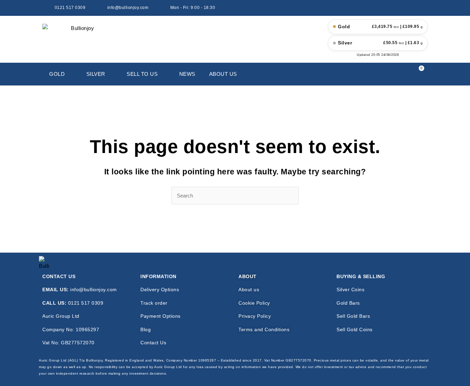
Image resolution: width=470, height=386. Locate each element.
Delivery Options (159, 289)
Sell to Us (142, 74)
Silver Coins (350, 289)
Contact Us (153, 342)
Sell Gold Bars (353, 316)
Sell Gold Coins (355, 329)
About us (248, 289)
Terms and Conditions (263, 329)
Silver (95, 74)
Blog (145, 329)
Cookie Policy (254, 303)
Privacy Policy (254, 316)
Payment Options (160, 316)
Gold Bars (348, 303)
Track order (154, 303)
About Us (223, 74)
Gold (57, 74)
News (187, 74)
